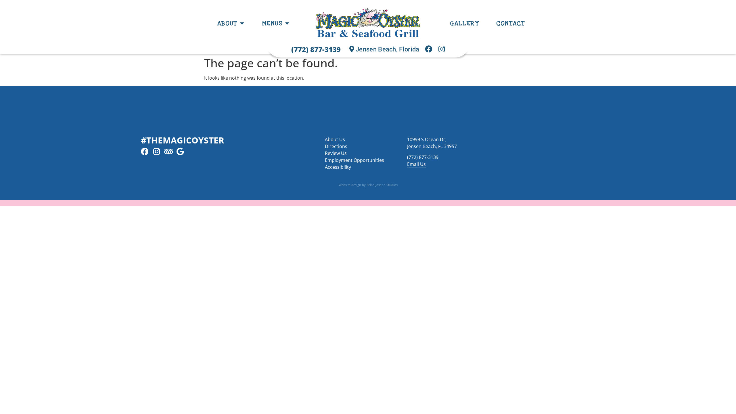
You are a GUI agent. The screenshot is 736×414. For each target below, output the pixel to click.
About (227, 23)
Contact (511, 23)
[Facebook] (145, 151)
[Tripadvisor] (168, 151)
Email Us (416, 164)
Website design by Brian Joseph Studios (368, 185)
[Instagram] (156, 151)
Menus (272, 23)
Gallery (464, 23)
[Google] (180, 151)
